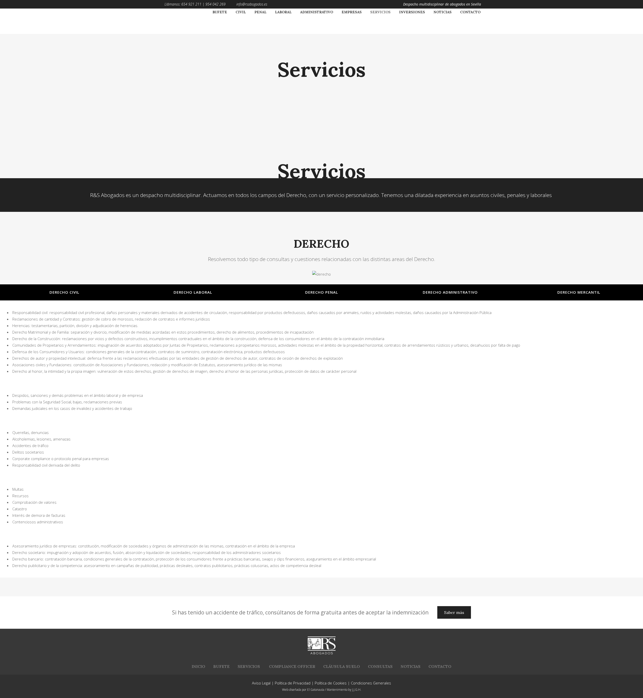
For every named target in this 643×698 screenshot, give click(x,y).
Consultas (380, 666)
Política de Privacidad (292, 682)
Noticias (410, 666)
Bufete (221, 666)
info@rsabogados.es (251, 4)
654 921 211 (191, 4)
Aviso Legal (261, 682)
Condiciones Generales (371, 682)
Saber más (454, 612)
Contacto (439, 666)
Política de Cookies (331, 682)
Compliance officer (292, 666)
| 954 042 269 (213, 4)
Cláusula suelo (341, 666)
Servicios (249, 666)
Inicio (198, 666)
